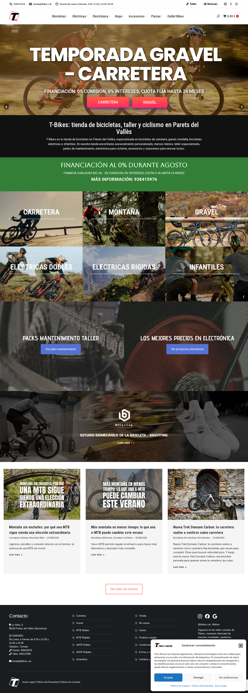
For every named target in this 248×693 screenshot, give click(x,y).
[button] (241, 645)
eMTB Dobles (83, 644)
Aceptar (168, 677)
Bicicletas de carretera (184, 537)
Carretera (81, 615)
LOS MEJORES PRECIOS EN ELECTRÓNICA (187, 338)
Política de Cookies (70, 682)
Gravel (79, 623)
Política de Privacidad (202, 686)
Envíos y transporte (149, 652)
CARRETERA (108, 102)
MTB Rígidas (83, 637)
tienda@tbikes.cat (42, 4)
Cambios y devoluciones (152, 659)
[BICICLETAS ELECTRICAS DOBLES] (41, 274)
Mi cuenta (144, 623)
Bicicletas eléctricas (101, 537)
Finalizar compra (147, 637)
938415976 (19, 4)
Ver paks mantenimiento (60, 349)
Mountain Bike (36, 537)
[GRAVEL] (206, 218)
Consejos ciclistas (18, 537)
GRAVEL (149, 102)
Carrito (142, 630)
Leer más (14, 554)
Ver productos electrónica (187, 349)
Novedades (204, 537)
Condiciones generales (151, 644)
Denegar (198, 677)
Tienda (142, 615)
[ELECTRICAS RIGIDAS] (124, 274)
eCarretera (81, 659)
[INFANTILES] (206, 274)
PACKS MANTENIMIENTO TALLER (61, 338)
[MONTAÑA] (124, 218)
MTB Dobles (82, 630)
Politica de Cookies (180, 686)
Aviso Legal (221, 686)
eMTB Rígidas (83, 652)
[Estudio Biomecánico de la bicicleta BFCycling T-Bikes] (124, 426)
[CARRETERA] (41, 218)
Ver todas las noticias (124, 589)
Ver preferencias (228, 677)
